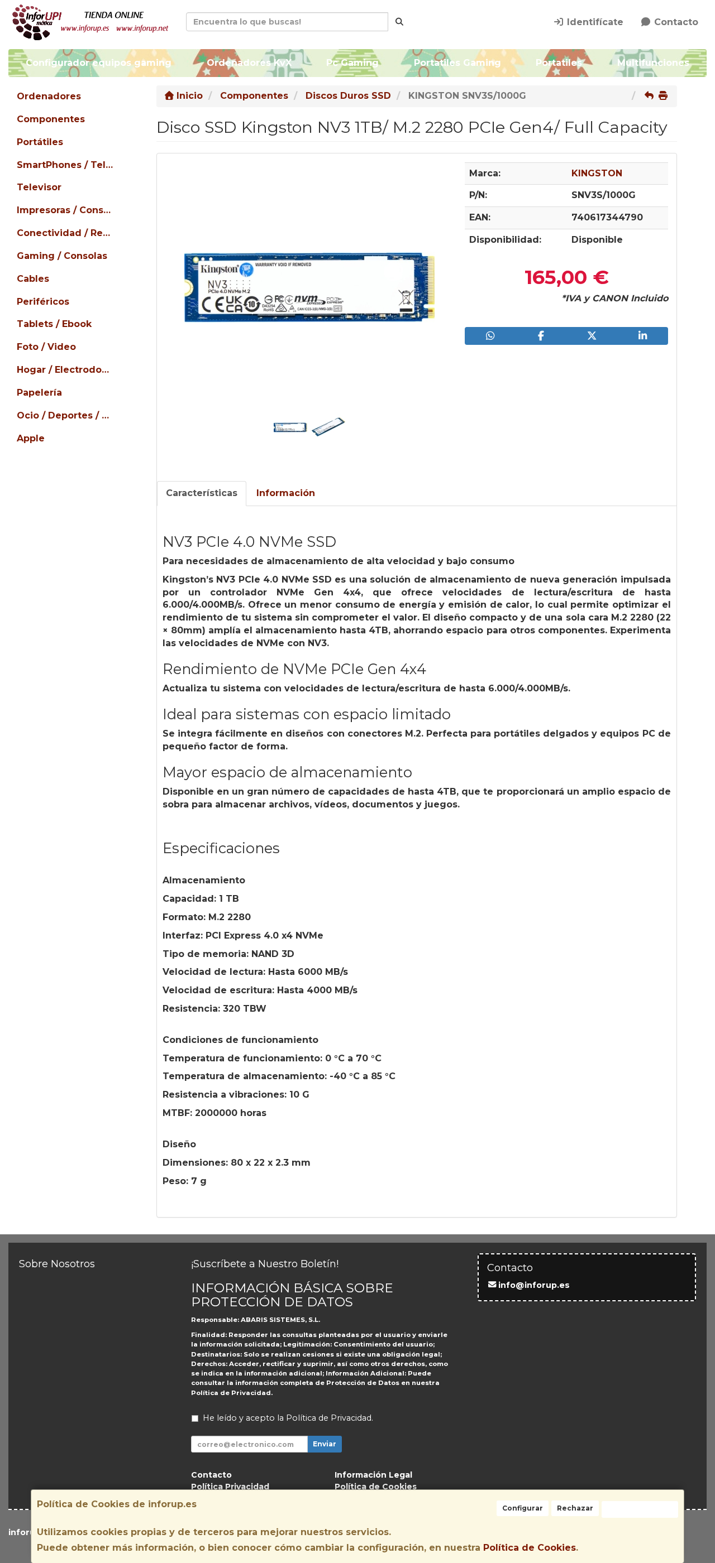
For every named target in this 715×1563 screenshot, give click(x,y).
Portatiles (559, 62)
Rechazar (575, 1508)
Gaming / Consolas (62, 256)
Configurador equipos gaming (98, 62)
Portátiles (40, 142)
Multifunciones (653, 62)
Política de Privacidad (231, 1393)
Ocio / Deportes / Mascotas (66, 415)
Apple (31, 438)
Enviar (324, 1444)
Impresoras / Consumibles (66, 210)
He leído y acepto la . (288, 1418)
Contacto (674, 22)
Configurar (522, 1508)
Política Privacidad (230, 1487)
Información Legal (373, 1475)
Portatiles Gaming (457, 62)
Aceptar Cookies (639, 1509)
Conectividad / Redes (66, 233)
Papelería (39, 392)
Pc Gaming (352, 62)
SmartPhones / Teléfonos (66, 165)
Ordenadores (49, 96)
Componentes (51, 119)
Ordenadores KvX (249, 62)
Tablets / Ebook (54, 324)
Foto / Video (46, 347)
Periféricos (43, 301)
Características (201, 493)
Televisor (39, 187)
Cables (33, 278)
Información (285, 493)
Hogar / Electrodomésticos (66, 369)
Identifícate (593, 22)
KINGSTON (596, 173)
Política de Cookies (529, 1547)
